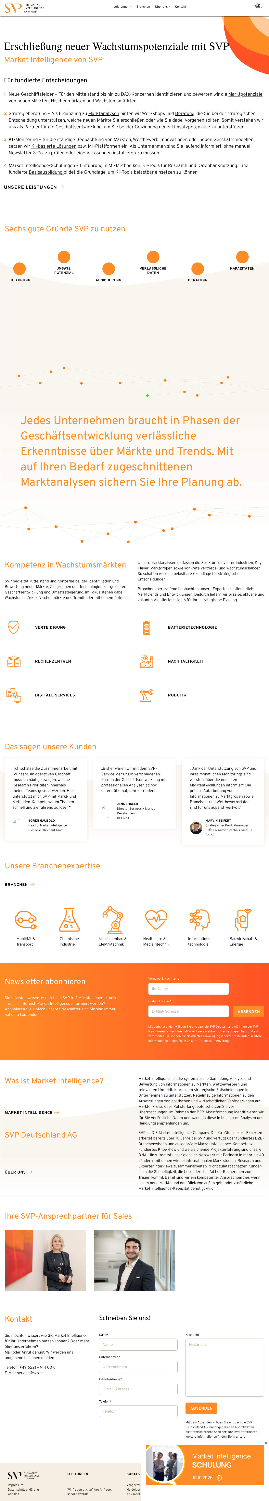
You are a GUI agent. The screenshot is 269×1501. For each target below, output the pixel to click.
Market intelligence (29, 1112)
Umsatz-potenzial (64, 271)
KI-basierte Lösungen (53, 146)
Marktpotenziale (245, 94)
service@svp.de (78, 1494)
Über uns (161, 7)
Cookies (13, 1494)
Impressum (15, 1485)
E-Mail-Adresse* (159, 1001)
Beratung (184, 114)
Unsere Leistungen (30, 188)
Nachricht (192, 1335)
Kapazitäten (242, 268)
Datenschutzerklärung (214, 1041)
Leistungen (121, 7)
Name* (104, 1335)
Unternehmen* (109, 1357)
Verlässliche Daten (153, 271)
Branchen (143, 7)
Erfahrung (19, 280)
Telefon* (105, 1402)
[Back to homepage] (24, 9)
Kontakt (180, 7)
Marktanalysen (103, 114)
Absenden (248, 1012)
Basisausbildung (46, 172)
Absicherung (109, 280)
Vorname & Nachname (163, 979)
